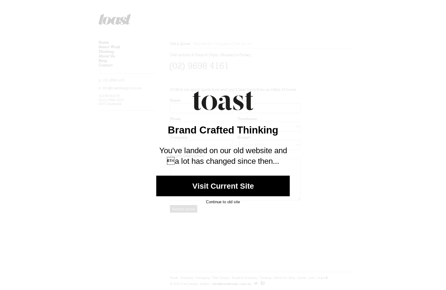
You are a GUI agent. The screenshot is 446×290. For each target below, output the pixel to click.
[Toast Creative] (223, 115)
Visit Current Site (223, 186)
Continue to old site (223, 202)
